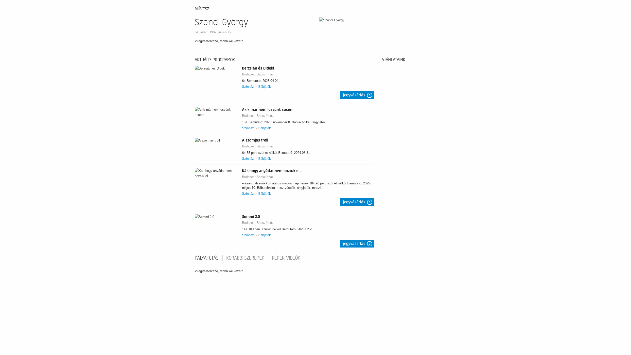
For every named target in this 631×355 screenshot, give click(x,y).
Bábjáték (264, 87)
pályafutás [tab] (207, 258)
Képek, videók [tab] (286, 258)
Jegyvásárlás (354, 95)
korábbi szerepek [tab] (245, 258)
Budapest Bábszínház (258, 74)
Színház (248, 87)
